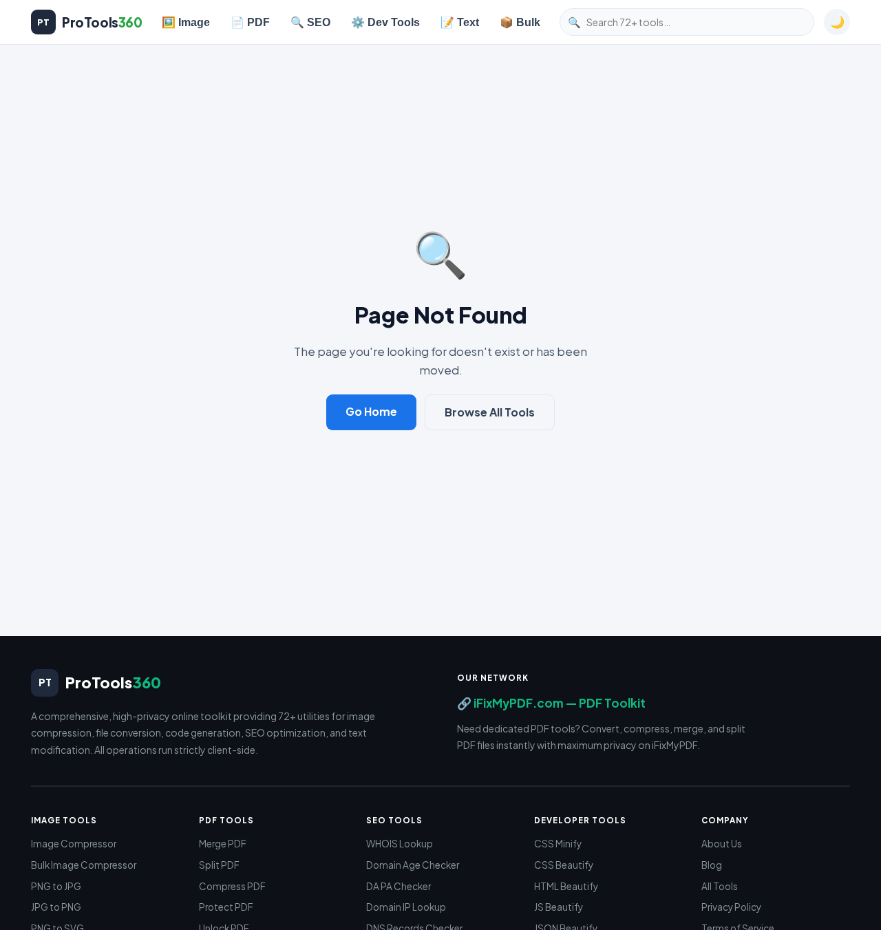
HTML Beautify (566, 886)
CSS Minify (558, 843)
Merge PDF (222, 843)
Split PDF (219, 865)
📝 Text (459, 22)
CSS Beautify (563, 865)
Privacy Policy (731, 907)
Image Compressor (73, 843)
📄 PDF (250, 22)
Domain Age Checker (412, 865)
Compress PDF (232, 886)
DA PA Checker (398, 886)
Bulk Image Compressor (83, 865)
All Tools (719, 886)
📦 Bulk (520, 22)
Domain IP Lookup (406, 907)
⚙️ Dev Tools (385, 22)
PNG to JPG (56, 886)
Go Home (371, 411)
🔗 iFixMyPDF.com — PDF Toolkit (551, 702)
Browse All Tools (490, 412)
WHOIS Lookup (399, 843)
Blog (711, 865)
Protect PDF (226, 907)
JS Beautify (558, 907)
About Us (721, 843)
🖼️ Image (186, 22)
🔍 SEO (310, 22)
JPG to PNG (56, 907)
